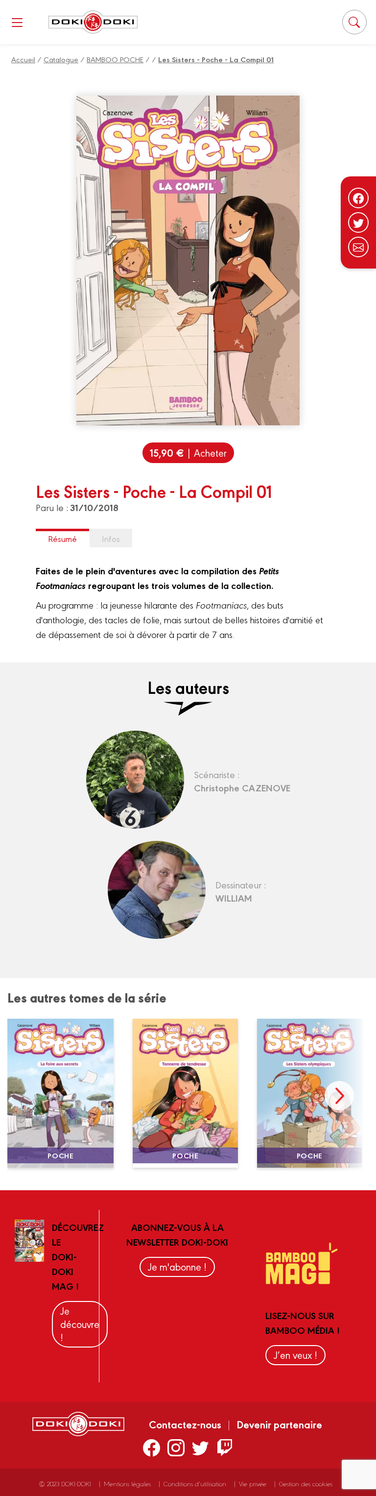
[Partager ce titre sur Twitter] (358, 222)
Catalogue (61, 59)
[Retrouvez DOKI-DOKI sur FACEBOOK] (151, 1447)
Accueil (23, 59)
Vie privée (252, 1483)
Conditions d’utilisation (195, 1483)
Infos (111, 538)
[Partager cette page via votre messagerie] (358, 247)
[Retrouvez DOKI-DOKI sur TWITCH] (225, 1447)
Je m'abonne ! (177, 1266)
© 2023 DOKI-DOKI (65, 1483)
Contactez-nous (185, 1424)
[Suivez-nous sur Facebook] (358, 198)
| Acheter (188, 452)
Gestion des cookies (305, 1483)
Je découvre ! (79, 1324)
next (339, 1095)
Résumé (62, 538)
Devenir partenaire (279, 1424)
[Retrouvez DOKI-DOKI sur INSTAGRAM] (176, 1447)
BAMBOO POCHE (115, 59)
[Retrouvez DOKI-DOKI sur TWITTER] (200, 1447)
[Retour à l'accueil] (93, 22)
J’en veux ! (295, 1354)
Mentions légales (127, 1483)
